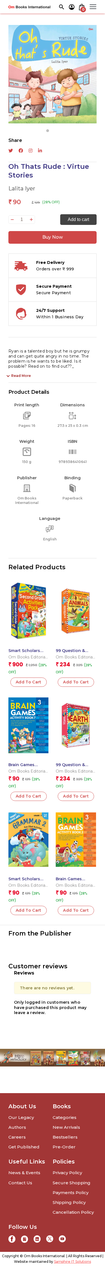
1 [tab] (47, 130)
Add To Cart (28, 910)
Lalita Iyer (21, 188)
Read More (21, 376)
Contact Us (20, 1182)
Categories (64, 1117)
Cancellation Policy (73, 1212)
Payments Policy (70, 1192)
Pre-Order (64, 1146)
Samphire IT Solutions (72, 1261)
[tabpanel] (52, 74)
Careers (17, 1137)
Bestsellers (65, 1137)
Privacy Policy (67, 1172)
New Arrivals (66, 1127)
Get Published (23, 1146)
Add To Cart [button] (28, 682)
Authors (17, 1127)
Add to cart (78, 219)
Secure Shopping (71, 1182)
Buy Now (52, 237)
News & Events (24, 1172)
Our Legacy (21, 1117)
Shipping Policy (69, 1202)
